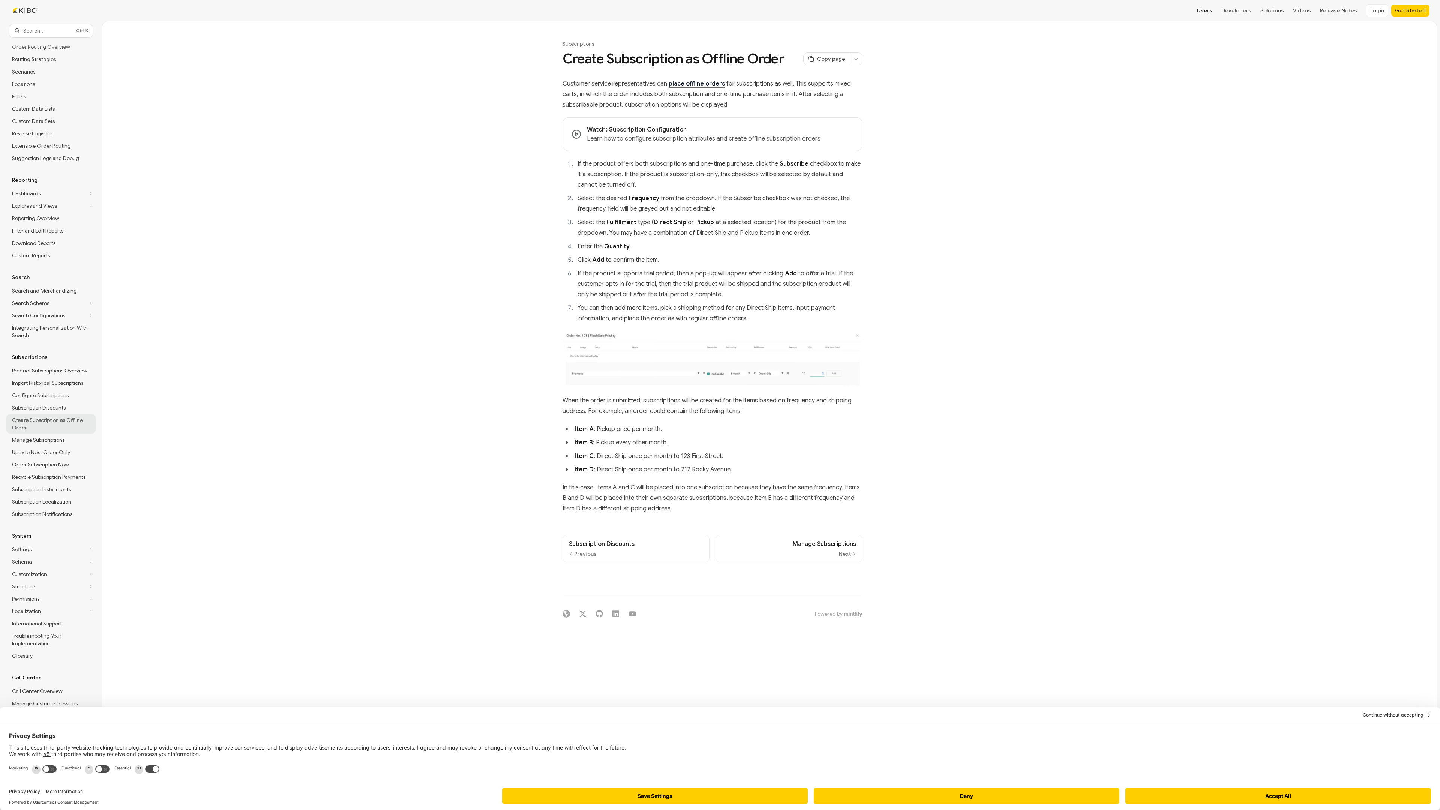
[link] (712, 134)
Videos (1302, 10)
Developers (1236, 10)
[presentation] (51, 414)
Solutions (1272, 10)
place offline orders (697, 83)
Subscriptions (578, 43)
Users (1204, 10)
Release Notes (1338, 10)
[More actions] (856, 58)
